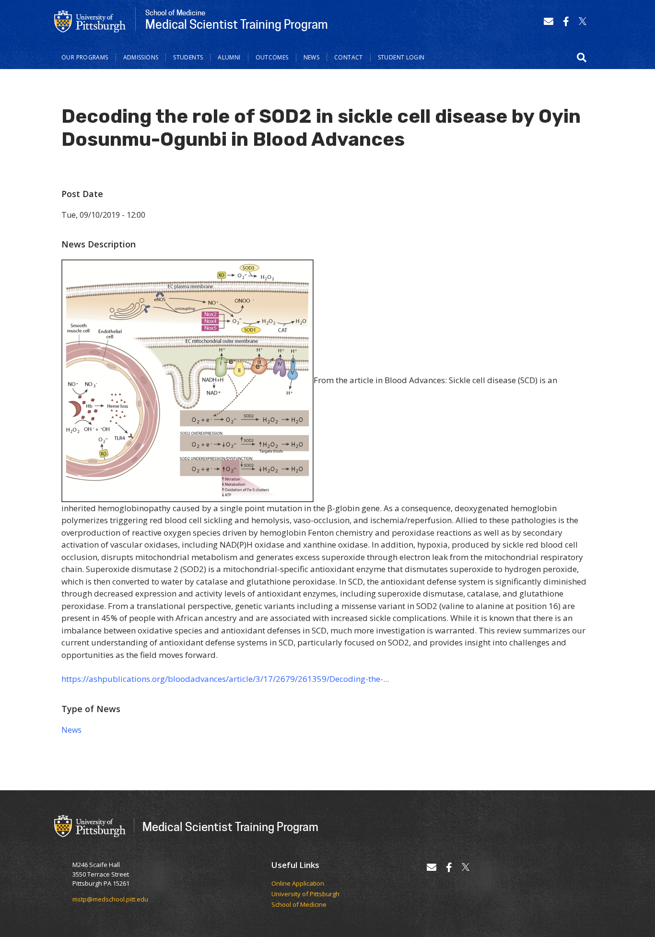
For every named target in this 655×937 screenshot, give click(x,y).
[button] (582, 57)
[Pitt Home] (90, 20)
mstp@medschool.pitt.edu (110, 899)
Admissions (141, 57)
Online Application (297, 884)
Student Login (401, 57)
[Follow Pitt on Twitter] (582, 21)
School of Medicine (299, 905)
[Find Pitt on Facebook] (566, 21)
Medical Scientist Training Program (230, 826)
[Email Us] (548, 21)
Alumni (229, 57)
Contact (348, 57)
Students (188, 57)
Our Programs (84, 57)
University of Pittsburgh (305, 894)
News (312, 57)
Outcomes (272, 57)
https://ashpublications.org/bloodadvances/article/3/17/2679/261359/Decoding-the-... (225, 678)
